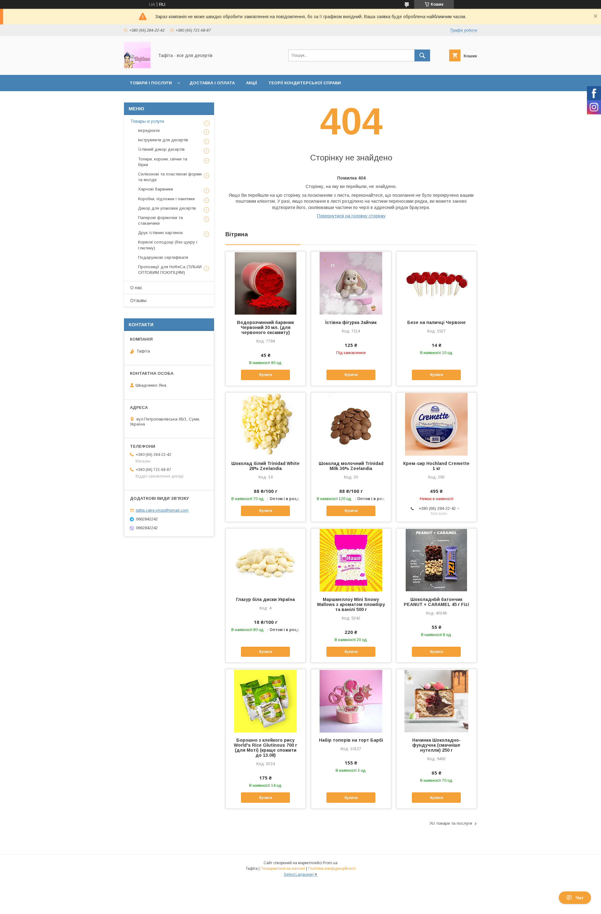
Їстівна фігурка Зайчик (351, 322)
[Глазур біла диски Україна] (266, 560)
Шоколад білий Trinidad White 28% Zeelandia (265, 466)
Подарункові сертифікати (163, 257)
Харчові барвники (155, 189)
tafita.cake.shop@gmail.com (162, 510)
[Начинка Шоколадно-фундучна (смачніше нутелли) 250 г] (436, 700)
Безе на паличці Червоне (436, 322)
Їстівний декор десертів (161, 149)
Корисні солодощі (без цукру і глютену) (167, 245)
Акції (251, 83)
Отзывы (138, 300)
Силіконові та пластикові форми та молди (170, 177)
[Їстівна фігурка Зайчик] (351, 283)
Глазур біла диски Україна (265, 599)
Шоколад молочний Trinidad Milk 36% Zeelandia (351, 466)
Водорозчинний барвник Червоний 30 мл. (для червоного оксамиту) (265, 327)
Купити (265, 375)
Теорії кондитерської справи (304, 83)
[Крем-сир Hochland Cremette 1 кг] (436, 424)
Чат (579, 897)
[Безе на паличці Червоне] (436, 283)
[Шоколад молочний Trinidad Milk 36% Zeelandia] (351, 424)
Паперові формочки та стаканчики (160, 220)
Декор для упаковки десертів (167, 208)
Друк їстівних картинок (160, 232)
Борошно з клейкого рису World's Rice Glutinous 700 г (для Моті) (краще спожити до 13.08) (265, 748)
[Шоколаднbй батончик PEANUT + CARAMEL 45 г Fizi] (436, 560)
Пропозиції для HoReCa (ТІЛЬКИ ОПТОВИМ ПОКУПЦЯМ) (170, 269)
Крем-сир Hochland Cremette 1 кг (436, 466)
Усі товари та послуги (450, 823)
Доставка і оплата (212, 83)
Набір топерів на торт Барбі (351, 740)
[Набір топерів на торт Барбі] (351, 700)
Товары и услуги (147, 121)
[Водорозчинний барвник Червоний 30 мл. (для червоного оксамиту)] (266, 283)
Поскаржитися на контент (282, 868)
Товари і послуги (151, 83)
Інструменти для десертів (163, 140)
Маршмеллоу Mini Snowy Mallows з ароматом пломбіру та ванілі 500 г (351, 604)
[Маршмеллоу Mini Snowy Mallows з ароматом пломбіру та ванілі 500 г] (351, 560)
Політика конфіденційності (332, 868)
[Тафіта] (137, 66)
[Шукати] (422, 55)
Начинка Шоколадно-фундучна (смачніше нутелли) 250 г (436, 745)
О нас (136, 287)
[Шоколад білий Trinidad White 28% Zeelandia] (266, 424)
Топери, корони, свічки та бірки (162, 162)
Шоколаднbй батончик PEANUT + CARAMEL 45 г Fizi (436, 602)
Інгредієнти (149, 130)
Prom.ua (330, 863)
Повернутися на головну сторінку (351, 215)
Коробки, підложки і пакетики (166, 198)
